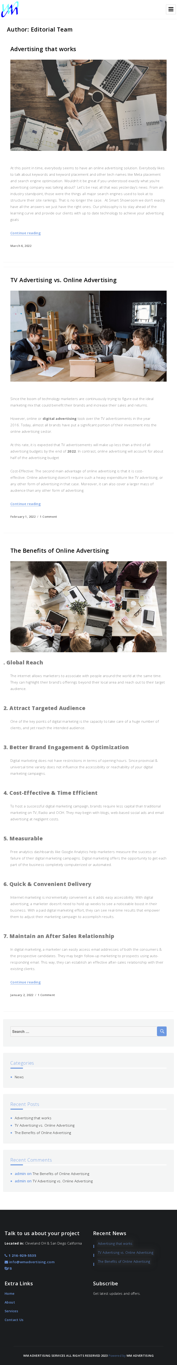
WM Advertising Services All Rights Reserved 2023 (65, 1355)
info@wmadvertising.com (31, 1262)
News (19, 1077)
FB (10, 1268)
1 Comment (48, 516)
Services (11, 1311)
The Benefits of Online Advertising (59, 550)
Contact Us (14, 1320)
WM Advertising (140, 1355)
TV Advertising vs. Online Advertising (63, 280)
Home (10, 1293)
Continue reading (25, 233)
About (10, 1302)
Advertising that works (43, 49)
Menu (171, 9)
